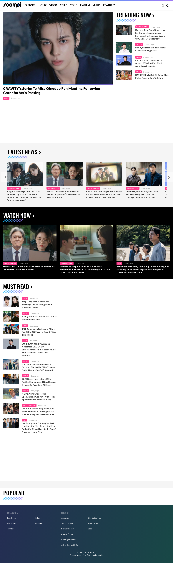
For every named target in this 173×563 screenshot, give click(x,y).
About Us (65, 518)
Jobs (90, 529)
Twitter (10, 529)
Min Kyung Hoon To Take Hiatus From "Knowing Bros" (150, 49)
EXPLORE (29, 5)
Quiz (43, 5)
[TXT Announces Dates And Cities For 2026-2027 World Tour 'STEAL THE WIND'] (11, 329)
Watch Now (17, 215)
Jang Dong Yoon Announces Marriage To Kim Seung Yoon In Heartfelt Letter (37, 304)
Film (119, 263)
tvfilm (25, 390)
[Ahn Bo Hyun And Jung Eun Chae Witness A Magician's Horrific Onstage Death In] (144, 174)
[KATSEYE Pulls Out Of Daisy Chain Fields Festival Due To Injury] (124, 75)
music (25, 326)
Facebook (11, 518)
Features (109, 5)
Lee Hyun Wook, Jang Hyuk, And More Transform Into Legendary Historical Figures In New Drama (38, 411)
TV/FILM (85, 5)
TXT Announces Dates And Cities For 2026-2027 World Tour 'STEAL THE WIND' (39, 332)
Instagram (11, 523)
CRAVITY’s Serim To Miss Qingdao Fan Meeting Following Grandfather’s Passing (51, 90)
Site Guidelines (94, 518)
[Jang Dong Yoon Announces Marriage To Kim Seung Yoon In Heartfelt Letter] (11, 301)
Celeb (63, 5)
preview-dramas (29, 405)
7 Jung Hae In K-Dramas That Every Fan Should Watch (39, 318)
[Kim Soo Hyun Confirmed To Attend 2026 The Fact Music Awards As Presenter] (124, 60)
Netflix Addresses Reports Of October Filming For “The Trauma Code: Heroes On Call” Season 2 (38, 367)
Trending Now (134, 14)
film (24, 420)
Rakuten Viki (92, 555)
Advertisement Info (69, 545)
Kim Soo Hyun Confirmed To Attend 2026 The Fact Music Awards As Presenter (149, 63)
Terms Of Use (67, 523)
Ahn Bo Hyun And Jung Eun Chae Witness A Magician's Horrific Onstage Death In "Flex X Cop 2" (142, 194)
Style (73, 5)
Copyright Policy (68, 539)
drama (25, 313)
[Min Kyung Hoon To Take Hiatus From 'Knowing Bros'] (124, 47)
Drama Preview (142, 27)
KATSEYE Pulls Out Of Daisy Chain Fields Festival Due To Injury (152, 76)
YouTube (38, 523)
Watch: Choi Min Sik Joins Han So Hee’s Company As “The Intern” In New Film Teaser (63, 194)
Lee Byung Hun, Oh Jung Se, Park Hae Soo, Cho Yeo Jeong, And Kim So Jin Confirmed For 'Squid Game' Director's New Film (39, 427)
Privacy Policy (67, 529)
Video (53, 5)
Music (97, 5)
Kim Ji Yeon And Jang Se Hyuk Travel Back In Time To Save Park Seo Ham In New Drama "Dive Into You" (104, 194)
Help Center (93, 523)
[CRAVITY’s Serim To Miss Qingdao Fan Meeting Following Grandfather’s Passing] (58, 48)
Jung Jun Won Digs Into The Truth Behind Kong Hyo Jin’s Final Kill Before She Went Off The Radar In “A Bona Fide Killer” (24, 195)
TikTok (37, 518)
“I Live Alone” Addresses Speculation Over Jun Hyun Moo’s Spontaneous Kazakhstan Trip (38, 396)
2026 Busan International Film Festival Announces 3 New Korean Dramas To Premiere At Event (39, 382)
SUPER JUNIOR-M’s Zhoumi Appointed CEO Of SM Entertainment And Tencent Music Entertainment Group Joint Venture (39, 349)
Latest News (22, 151)
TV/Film (139, 44)
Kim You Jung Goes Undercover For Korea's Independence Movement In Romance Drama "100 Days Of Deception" (151, 34)
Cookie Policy (67, 534)
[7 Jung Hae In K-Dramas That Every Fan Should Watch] (11, 316)
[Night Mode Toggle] (167, 6)
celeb (25, 298)
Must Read (16, 286)
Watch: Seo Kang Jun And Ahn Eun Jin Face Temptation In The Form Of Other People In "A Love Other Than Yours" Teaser (85, 269)
